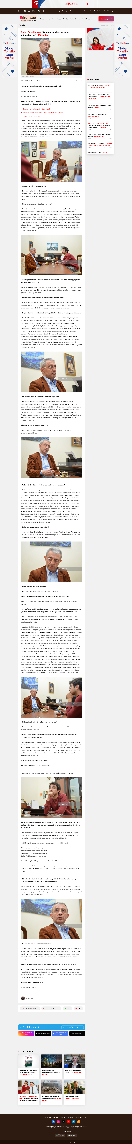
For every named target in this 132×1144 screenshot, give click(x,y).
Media (65, 19)
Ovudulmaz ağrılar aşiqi (36, 109)
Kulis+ (99, 11)
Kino (53, 19)
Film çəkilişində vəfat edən (43, 112)
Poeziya (65, 11)
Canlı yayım (105, 19)
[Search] (113, 11)
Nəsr (72, 11)
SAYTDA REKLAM (69, 1117)
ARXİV (61, 1117)
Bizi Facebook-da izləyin (61, 1033)
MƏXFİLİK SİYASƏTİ (82, 1117)
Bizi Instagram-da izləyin (27, 1033)
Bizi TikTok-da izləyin (43, 1033)
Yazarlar (79, 11)
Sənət (86, 11)
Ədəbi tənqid (45, 19)
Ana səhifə (104, 25)
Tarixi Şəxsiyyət (88, 19)
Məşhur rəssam (31, 116)
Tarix (72, 19)
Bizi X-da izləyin (76, 1033)
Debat (92, 11)
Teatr (59, 19)
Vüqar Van (29, 998)
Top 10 (106, 11)
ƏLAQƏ (55, 1117)
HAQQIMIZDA (48, 1117)
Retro (77, 19)
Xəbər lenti (93, 79)
